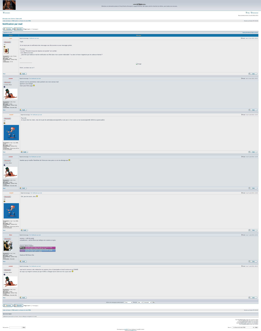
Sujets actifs (19, 18)
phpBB (125, 329)
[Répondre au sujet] (18, 30)
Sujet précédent (246, 32)
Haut (4, 73)
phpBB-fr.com (133, 330)
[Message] (241, 38)
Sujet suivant (254, 32)
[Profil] (23, 74)
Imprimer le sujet (7, 32)
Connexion (7, 12)
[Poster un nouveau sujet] (8, 30)
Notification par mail (12, 24)
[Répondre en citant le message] (252, 74)
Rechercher (255, 12)
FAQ (248, 12)
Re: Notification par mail (35, 78)
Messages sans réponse (9, 18)
